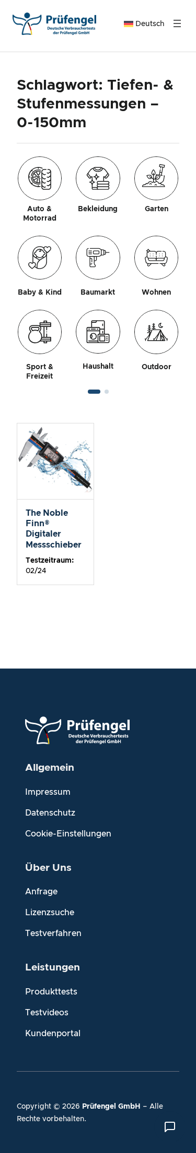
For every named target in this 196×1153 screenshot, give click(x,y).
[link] (98, 268)
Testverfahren (53, 933)
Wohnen (156, 292)
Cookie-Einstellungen (68, 834)
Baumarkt (97, 292)
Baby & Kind (40, 292)
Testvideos (46, 1013)
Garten (156, 209)
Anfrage (41, 892)
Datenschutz (50, 813)
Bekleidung (98, 209)
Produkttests (51, 992)
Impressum (48, 792)
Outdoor (156, 367)
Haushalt (98, 366)
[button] (94, 392)
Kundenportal (52, 1033)
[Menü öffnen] (177, 23)
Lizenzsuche (49, 912)
